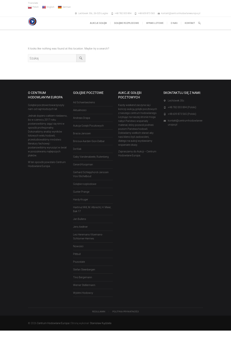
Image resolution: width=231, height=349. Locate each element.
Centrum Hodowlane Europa (53, 323)
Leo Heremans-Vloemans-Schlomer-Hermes (88, 236)
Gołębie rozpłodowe (126, 23)
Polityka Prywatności (125, 311)
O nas (174, 23)
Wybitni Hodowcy (83, 292)
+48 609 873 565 (146, 13)
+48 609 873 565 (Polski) (182, 113)
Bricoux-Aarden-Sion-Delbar (89, 141)
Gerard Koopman (83, 164)
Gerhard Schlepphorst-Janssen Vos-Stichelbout (91, 174)
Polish (35, 7)
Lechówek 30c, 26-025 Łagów (93, 13)
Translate (33, 3)
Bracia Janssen (82, 133)
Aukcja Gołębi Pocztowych (88, 125)
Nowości (78, 246)
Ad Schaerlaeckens (84, 102)
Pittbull (77, 254)
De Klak (77, 149)
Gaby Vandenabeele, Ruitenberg (91, 156)
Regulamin (98, 311)
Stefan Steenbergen (84, 269)
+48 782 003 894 (123, 13)
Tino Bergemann (82, 277)
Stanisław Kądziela (100, 323)
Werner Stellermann (84, 285)
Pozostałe (79, 261)
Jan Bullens (79, 219)
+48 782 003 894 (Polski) (182, 107)
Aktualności (79, 110)
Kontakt (190, 23)
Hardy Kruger (80, 199)
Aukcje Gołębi (98, 23)
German (66, 7)
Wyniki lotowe (155, 23)
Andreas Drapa (81, 117)
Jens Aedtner (80, 226)
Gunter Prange (81, 191)
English (50, 7)
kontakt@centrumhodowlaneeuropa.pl (180, 13)
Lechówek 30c (176, 100)
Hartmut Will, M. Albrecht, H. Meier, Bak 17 (92, 209)
